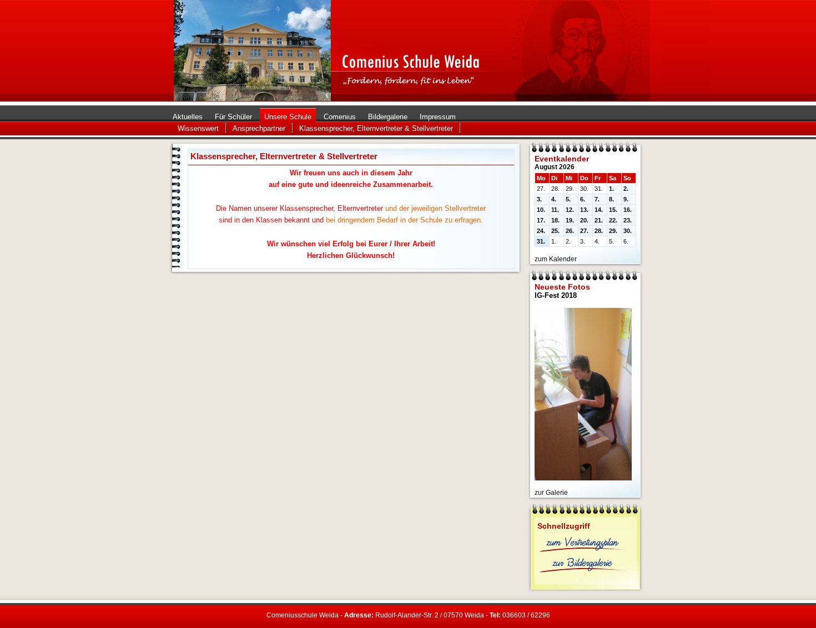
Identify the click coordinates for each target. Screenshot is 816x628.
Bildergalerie (387, 117)
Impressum (438, 117)
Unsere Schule (287, 117)
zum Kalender (556, 259)
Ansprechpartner (259, 128)
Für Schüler (233, 117)
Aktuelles (188, 117)
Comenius (340, 117)
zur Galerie (551, 493)
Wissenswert (198, 128)
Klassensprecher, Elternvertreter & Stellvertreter (376, 128)
